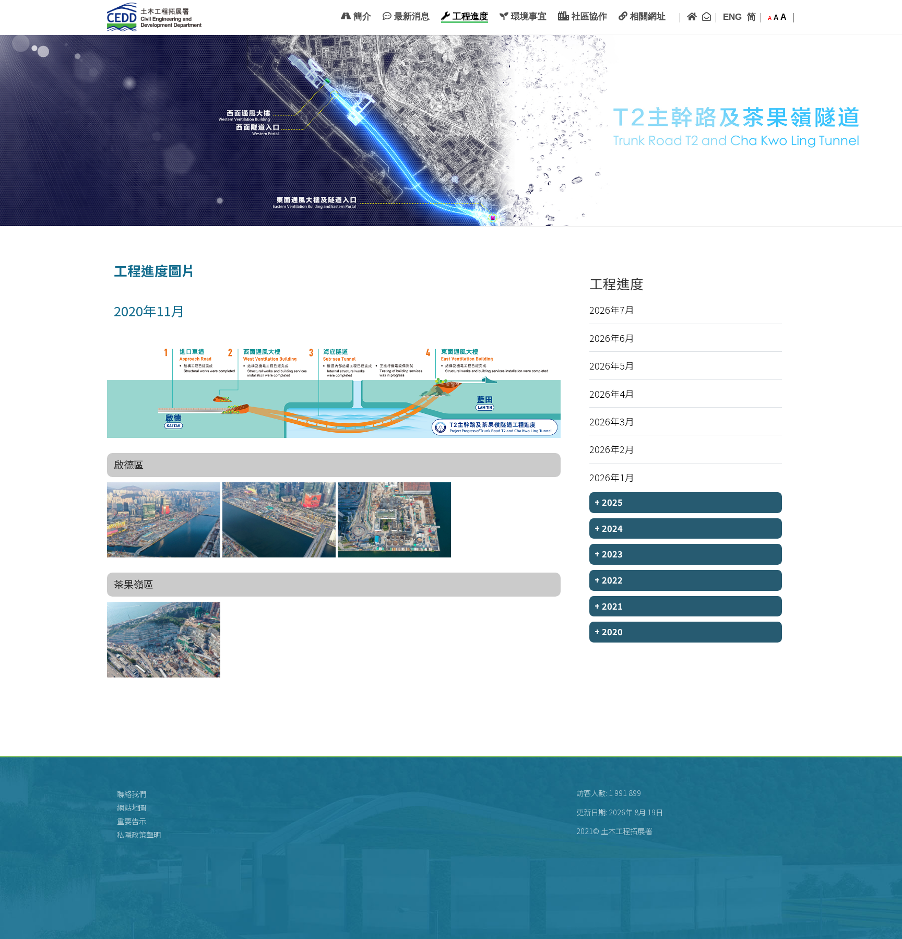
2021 (609, 606)
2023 (609, 554)
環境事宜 (527, 16)
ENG (732, 17)
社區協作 (588, 16)
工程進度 (469, 16)
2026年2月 (611, 449)
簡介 (361, 16)
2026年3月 (611, 421)
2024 (609, 528)
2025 (609, 502)
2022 (609, 580)
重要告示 (131, 820)
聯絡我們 (131, 793)
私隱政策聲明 (139, 834)
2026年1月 (611, 477)
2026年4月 (611, 393)
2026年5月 (611, 365)
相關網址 (646, 16)
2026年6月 (611, 337)
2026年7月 (611, 309)
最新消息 (410, 16)
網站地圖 (131, 807)
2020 (609, 631)
